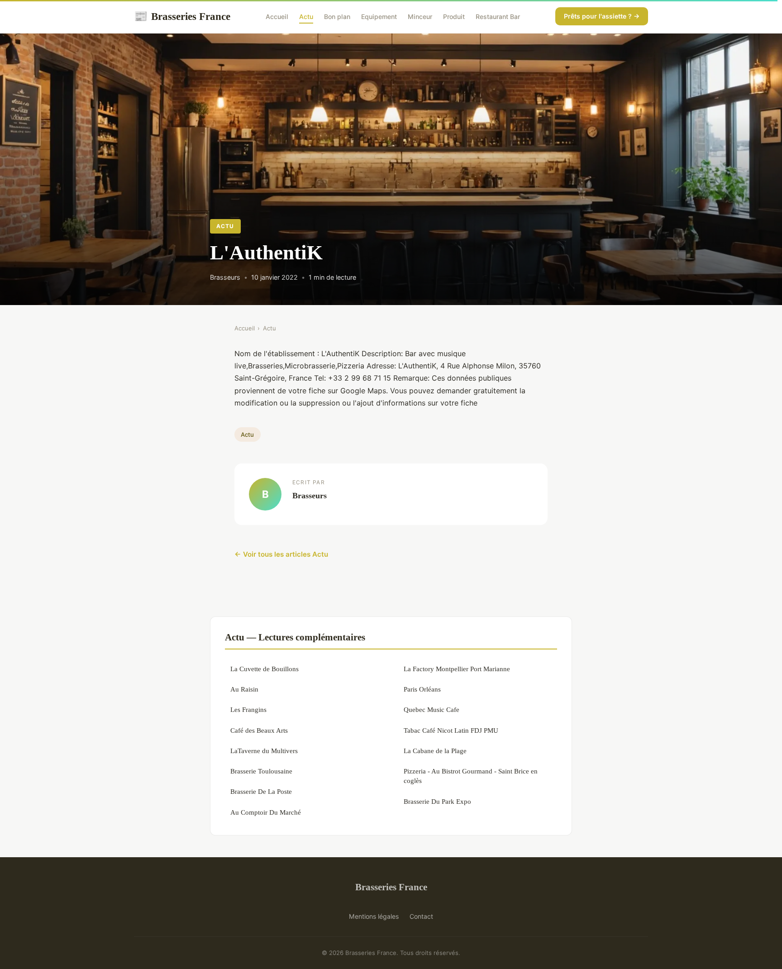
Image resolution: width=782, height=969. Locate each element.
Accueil (277, 16)
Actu (306, 16)
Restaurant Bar (498, 16)
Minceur (420, 16)
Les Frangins (248, 709)
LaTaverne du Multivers (264, 750)
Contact (421, 916)
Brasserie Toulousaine (261, 771)
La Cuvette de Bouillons (264, 669)
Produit (454, 16)
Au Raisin (244, 689)
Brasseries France (182, 16)
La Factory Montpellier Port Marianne (457, 669)
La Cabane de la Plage (435, 750)
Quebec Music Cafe (431, 709)
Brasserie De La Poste (261, 791)
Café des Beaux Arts (259, 730)
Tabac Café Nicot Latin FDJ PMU (451, 730)
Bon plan (337, 16)
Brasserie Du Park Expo (437, 801)
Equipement (379, 16)
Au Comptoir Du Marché (265, 812)
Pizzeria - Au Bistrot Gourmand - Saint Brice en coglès (471, 775)
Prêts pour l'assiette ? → (601, 16)
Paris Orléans (422, 689)
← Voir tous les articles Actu (281, 554)
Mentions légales (374, 916)
